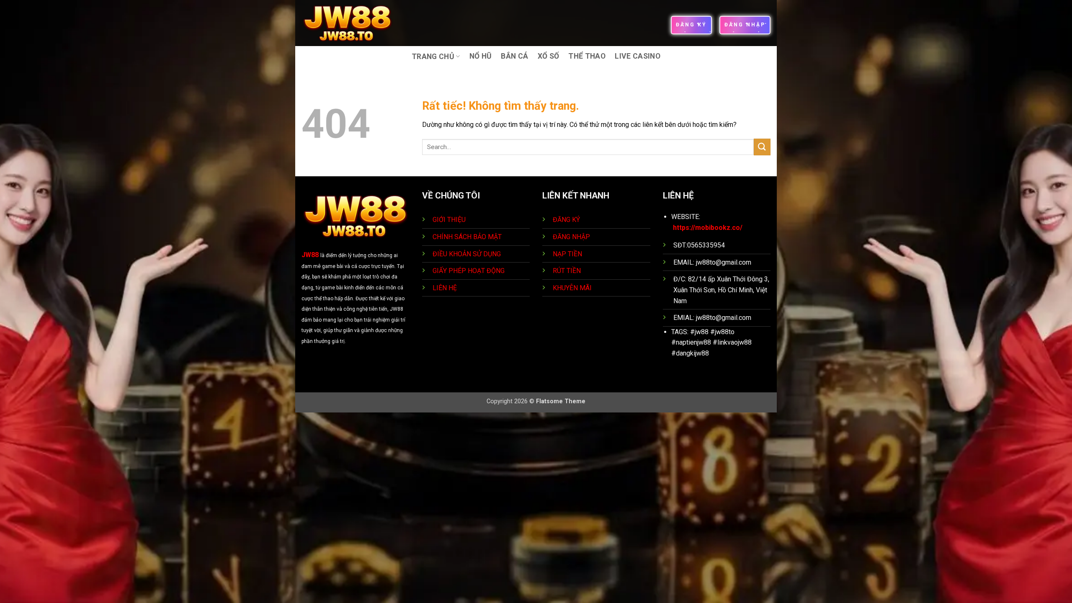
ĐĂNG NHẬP (571, 237)
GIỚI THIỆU (449, 220)
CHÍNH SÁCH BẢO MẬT (467, 237)
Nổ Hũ (480, 56)
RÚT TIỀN (567, 271)
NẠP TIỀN (568, 254)
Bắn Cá (514, 56)
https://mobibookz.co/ (707, 228)
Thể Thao (587, 56)
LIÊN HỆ (445, 288)
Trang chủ (433, 56)
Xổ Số (548, 56)
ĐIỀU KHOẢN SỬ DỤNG (467, 254)
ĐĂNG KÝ (566, 220)
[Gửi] (762, 147)
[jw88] (353, 23)
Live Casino (637, 56)
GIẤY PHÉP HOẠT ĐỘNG (469, 271)
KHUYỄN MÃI (573, 288)
